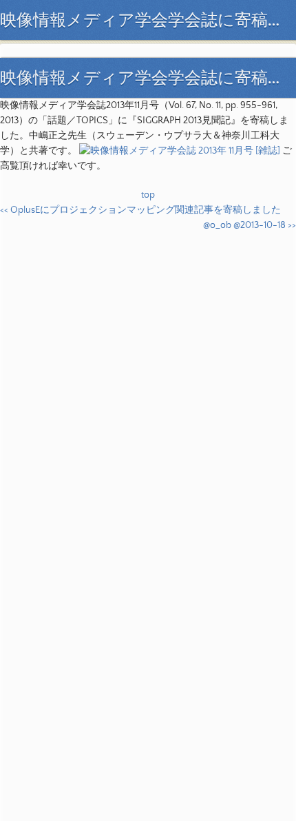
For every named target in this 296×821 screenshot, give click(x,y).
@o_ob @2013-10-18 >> (249, 225)
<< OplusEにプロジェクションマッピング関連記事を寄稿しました (140, 210)
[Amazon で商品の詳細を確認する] (179, 150)
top (148, 194)
